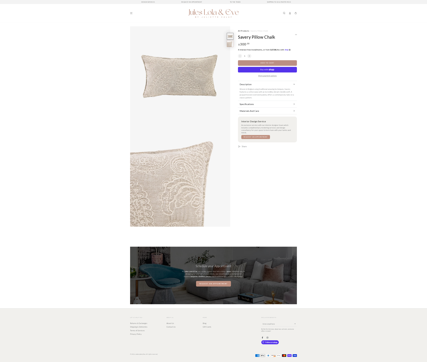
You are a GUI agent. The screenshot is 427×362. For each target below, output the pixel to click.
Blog (204, 323)
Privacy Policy (136, 334)
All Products (243, 31)
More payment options (267, 75)
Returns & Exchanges (138, 323)
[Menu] (131, 13)
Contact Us (171, 327)
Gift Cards (207, 327)
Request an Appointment (256, 137)
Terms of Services (137, 330)
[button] (284, 13)
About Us (170, 323)
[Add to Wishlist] (296, 34)
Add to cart (267, 63)
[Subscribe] (295, 323)
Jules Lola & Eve (140, 354)
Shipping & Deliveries (138, 327)
